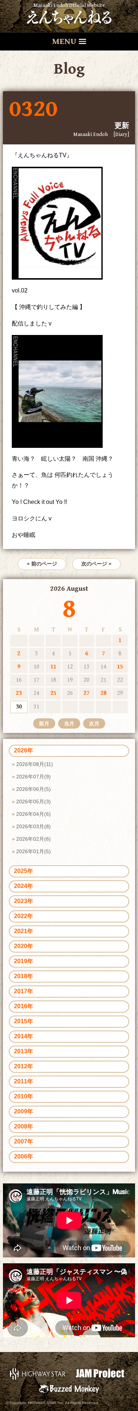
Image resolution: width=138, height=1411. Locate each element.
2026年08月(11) (34, 764)
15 (120, 666)
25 (53, 693)
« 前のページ (42, 564)
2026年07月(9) (33, 777)
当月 (69, 723)
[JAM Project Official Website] (100, 1373)
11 (53, 666)
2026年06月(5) (33, 789)
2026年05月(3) (33, 801)
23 (19, 693)
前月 (44, 723)
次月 (94, 723)
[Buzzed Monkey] (69, 1388)
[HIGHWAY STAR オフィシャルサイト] (38, 1373)
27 (86, 693)
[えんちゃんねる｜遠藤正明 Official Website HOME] (69, 16)
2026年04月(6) (33, 814)
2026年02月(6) (33, 839)
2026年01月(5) (33, 851)
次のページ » (96, 564)
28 (103, 693)
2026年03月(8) (33, 826)
